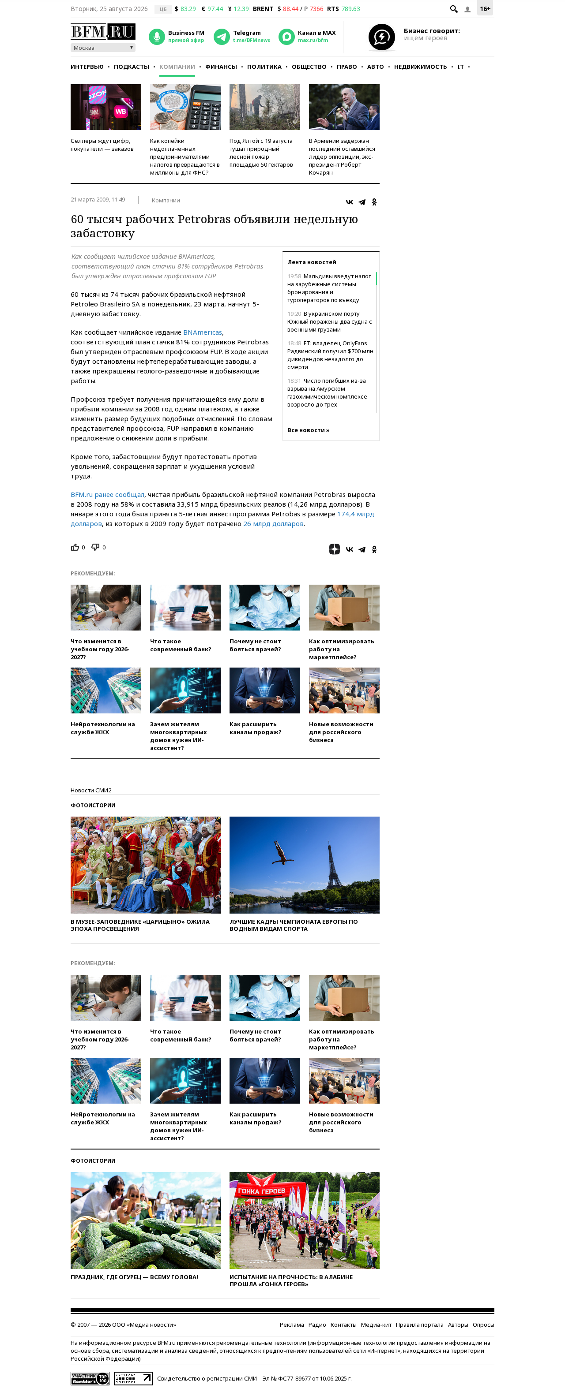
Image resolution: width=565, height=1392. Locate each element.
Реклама (292, 1325)
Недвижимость (420, 67)
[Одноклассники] (374, 202)
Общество (309, 67)
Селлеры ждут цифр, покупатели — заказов (102, 145)
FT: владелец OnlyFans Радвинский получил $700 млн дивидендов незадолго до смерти (330, 355)
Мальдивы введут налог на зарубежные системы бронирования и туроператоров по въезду (329, 288)
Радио (317, 1325)
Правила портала (420, 1325)
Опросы (483, 1325)
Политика (264, 67)
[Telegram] (362, 202)
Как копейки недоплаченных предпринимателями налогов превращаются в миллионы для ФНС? (185, 156)
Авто (375, 67)
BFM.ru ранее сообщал (107, 494)
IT (460, 67)
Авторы (458, 1325)
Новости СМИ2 (91, 790)
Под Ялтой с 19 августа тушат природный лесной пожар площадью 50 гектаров (261, 152)
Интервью (87, 67)
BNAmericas (202, 332)
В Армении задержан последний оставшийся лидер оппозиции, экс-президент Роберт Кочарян (342, 156)
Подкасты (131, 67)
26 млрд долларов (273, 523)
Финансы (221, 67)
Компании (177, 67)
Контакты (344, 1325)
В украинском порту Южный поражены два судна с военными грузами (329, 321)
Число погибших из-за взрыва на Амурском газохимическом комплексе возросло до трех (327, 392)
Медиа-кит (376, 1325)
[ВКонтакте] (349, 202)
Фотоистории (93, 805)
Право (347, 67)
